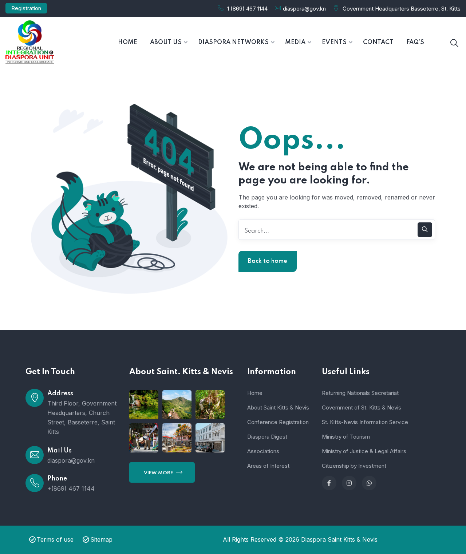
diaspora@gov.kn (304, 8)
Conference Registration (278, 422)
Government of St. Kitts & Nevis (361, 407)
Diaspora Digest (267, 436)
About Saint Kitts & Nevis (278, 407)
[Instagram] (349, 483)
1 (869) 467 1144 (247, 8)
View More (159, 473)
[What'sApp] (369, 483)
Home (254, 392)
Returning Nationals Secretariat (360, 392)
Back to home (267, 261)
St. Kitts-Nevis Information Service (365, 422)
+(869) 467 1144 (71, 488)
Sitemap (101, 539)
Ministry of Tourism (346, 436)
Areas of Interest (268, 465)
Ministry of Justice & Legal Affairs (364, 451)
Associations (263, 451)
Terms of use (55, 539)
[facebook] (329, 483)
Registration (26, 8)
